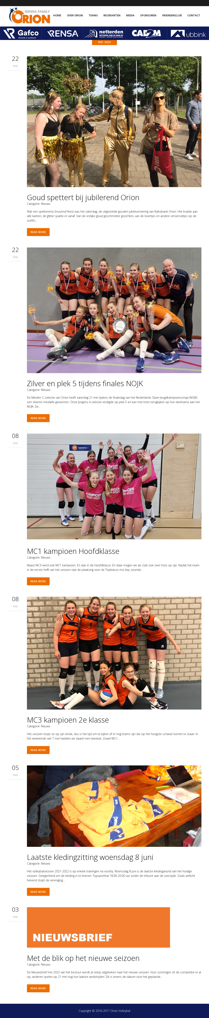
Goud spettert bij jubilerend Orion (83, 197)
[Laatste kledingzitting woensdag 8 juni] (114, 806)
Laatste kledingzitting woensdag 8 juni (90, 857)
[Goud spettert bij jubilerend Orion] (114, 122)
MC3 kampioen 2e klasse (68, 720)
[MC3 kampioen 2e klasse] (114, 654)
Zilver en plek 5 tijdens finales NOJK (85, 383)
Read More (38, 232)
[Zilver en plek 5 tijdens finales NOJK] (114, 310)
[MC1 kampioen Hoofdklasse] (114, 488)
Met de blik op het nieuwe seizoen (83, 958)
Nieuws (45, 204)
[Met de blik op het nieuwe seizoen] (114, 928)
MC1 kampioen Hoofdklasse (73, 551)
